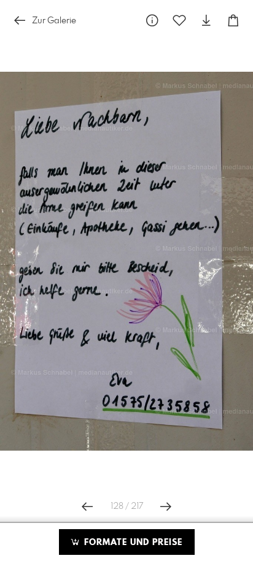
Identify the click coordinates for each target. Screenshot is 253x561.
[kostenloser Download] (206, 20)
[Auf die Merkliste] (179, 20)
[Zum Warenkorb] (233, 20)
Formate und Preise (131, 542)
